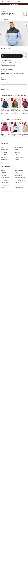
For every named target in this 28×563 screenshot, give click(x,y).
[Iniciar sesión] (19, 1)
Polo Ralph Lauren (19, 157)
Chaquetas (12, 191)
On (1, 162)
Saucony (3, 157)
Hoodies (17, 172)
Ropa (7, 191)
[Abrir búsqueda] (15, 1)
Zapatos (3, 170)
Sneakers (3, 187)
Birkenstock (18, 152)
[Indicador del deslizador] (12, 45)
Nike (2, 147)
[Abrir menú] (2, 1)
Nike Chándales (19, 187)
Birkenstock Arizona (20, 177)
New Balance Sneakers (20, 180)
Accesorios (3, 175)
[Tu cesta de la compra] (26, 1)
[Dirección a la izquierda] (1, 35)
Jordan (16, 149)
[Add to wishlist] (26, 25)
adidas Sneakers (5, 177)
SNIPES (3, 11)
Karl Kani (17, 159)
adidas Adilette (18, 175)
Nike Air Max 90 (5, 185)
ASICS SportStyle (5, 149)
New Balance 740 (5, 180)
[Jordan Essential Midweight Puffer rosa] (6, 127)
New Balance (4, 152)
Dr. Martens (3, 154)
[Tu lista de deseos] (22, 1)
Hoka (16, 154)
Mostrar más (3, 79)
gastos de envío (24, 12)
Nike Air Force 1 (4, 182)
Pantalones (3, 172)
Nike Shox (17, 185)
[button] (14, 33)
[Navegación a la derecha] (26, 35)
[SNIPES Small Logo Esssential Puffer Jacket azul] (16, 127)
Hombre (2, 191)
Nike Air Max (18, 182)
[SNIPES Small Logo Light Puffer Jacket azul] (6, 103)
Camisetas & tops (19, 170)
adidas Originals (19, 147)
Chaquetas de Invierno (20, 191)
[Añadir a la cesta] (9, 99)
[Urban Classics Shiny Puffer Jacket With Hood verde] (16, 103)
